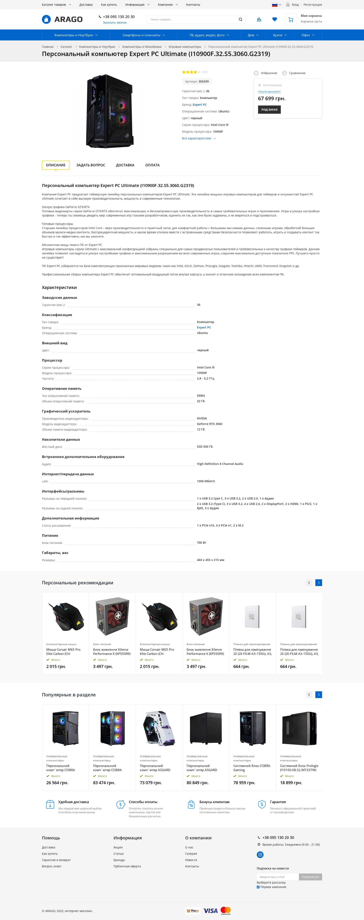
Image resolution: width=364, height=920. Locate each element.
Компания (166, 5)
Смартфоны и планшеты (142, 35)
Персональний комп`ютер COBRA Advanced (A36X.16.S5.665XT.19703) (65, 768)
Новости (191, 860)
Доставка (86, 5)
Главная (48, 47)
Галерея (191, 854)
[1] (184, 72)
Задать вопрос (90, 165)
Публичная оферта (127, 866)
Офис (306, 35)
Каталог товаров (54, 5)
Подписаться (310, 877)
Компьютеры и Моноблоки (142, 47)
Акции (118, 847)
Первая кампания (273, 887)
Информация (135, 5)
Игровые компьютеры (185, 47)
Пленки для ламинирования (251, 644)
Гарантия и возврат (56, 860)
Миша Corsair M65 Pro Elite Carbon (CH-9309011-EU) (63, 651)
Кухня (277, 35)
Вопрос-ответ (52, 866)
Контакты (193, 5)
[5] (199, 72)
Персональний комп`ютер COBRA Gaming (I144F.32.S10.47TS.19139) (112, 768)
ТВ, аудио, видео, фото (207, 35)
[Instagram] (260, 854)
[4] (195, 72)
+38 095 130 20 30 (119, 16)
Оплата (152, 165)
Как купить (109, 5)
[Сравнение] (83, 597)
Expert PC (200, 105)
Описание (56, 165)
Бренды (119, 860)
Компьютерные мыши (61, 644)
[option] (65, 633)
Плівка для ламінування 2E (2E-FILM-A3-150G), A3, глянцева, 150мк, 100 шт (252, 651)
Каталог (66, 47)
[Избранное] (75, 709)
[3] (191, 72)
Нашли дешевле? (269, 91)
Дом (251, 35)
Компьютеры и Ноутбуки (74, 35)
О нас (189, 847)
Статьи (119, 854)
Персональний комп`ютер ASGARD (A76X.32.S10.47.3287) (156, 768)
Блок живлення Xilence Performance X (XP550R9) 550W (111, 651)
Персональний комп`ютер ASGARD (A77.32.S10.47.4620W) (204, 768)
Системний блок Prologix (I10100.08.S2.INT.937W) (299, 768)
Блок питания (102, 644)
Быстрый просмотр (66, 616)
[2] (188, 72)
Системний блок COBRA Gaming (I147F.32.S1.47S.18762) (251, 768)
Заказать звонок (115, 22)
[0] (259, 21)
